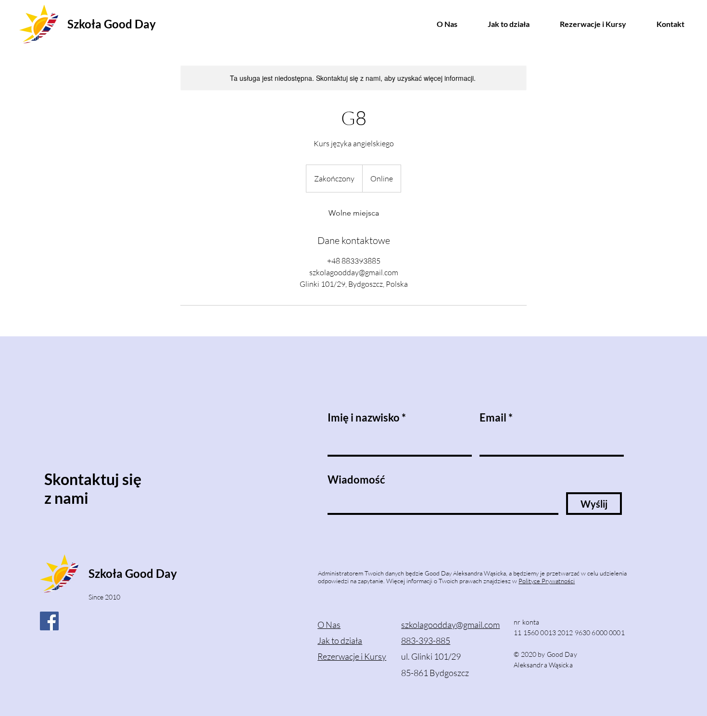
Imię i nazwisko (364, 417)
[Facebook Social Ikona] (49, 621)
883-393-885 (425, 640)
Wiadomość (356, 479)
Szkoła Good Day (111, 24)
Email (493, 417)
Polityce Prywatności (546, 581)
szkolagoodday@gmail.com (450, 624)
